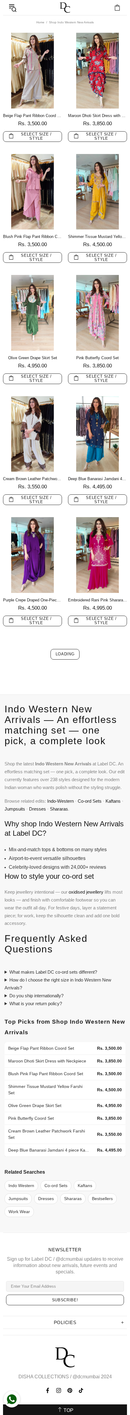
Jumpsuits (15, 808)
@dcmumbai (86, 1376)
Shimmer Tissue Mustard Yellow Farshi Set (97, 236)
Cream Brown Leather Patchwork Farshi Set (32, 479)
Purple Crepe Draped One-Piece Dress (32, 600)
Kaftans (113, 801)
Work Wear (19, 1211)
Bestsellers (102, 1198)
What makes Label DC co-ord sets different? (53, 972)
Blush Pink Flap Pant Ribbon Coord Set (32, 236)
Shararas (59, 808)
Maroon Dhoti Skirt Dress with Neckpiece (97, 115)
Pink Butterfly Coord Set (97, 358)
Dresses (37, 808)
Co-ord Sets (90, 801)
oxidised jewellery (86, 892)
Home (40, 22)
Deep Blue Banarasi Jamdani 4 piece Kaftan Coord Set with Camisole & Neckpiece (97, 479)
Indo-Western (60, 801)
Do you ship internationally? (36, 995)
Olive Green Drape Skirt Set (32, 358)
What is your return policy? (35, 1003)
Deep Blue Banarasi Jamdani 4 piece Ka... (48, 1150)
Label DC (65, 7)
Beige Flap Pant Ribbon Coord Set (32, 115)
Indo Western (21, 1185)
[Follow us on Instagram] (58, 1390)
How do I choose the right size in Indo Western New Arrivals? (58, 983)
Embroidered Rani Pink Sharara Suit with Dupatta (97, 600)
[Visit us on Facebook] (48, 1390)
